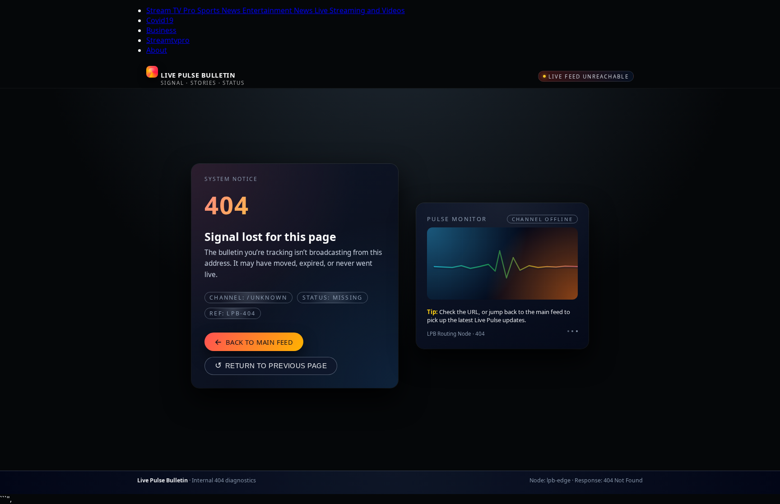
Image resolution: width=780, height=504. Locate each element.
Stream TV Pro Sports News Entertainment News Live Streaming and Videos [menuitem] (275, 10)
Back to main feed (253, 341)
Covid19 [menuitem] (159, 20)
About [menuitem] (156, 50)
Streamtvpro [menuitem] (168, 40)
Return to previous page (271, 365)
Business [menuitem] (161, 30)
